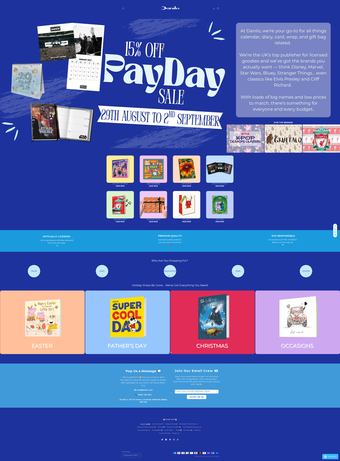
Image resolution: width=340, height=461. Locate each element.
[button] (123, 8)
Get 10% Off (335, 232)
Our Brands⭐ (187, 430)
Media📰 (179, 430)
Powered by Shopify (214, 456)
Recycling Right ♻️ (144, 430)
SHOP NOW (120, 186)
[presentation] (224, 138)
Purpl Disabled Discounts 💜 (192, 427)
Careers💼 (197, 430)
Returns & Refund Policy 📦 (146, 427)
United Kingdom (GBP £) (130, 455)
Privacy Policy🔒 (164, 433)
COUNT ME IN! (196, 397)
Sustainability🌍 (157, 430)
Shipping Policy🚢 (171, 424)
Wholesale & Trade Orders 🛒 (188, 424)
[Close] (335, 226)
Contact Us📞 (176, 433)
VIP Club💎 (161, 427)
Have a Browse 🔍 (158, 424)
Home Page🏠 (145, 424)
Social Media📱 (169, 430)
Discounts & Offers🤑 (174, 427)
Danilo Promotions (204, 456)
